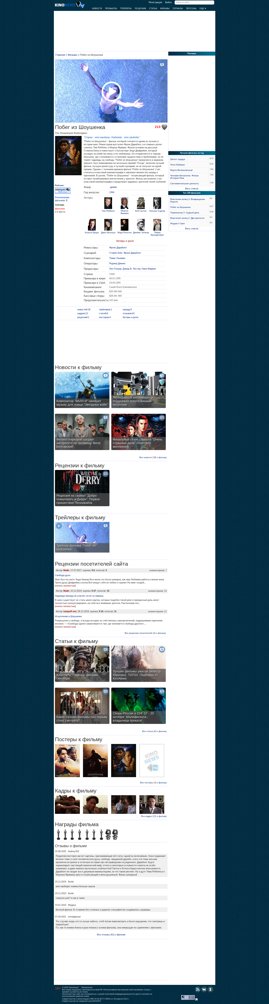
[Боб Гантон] (141, 203)
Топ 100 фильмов (192, 193)
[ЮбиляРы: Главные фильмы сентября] (82, 664)
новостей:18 (83, 309)
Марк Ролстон (125, 232)
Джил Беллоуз (108, 232)
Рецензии (140, 8)
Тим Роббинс (108, 211)
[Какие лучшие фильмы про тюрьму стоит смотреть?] (82, 706)
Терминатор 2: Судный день (184, 212)
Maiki (66, 570)
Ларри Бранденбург (157, 233)
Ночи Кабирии (177, 164)
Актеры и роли (125, 240)
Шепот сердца (177, 159)
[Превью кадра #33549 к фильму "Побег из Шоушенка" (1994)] (67, 805)
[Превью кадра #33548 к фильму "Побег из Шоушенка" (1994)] (95, 805)
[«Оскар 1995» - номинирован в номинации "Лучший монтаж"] (93, 835)
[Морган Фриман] (124, 203)
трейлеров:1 (105, 309)
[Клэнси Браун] (92, 225)
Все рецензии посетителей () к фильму (145, 633)
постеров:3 (105, 317)
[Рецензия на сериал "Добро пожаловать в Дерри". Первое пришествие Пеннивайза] (82, 488)
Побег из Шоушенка (180, 207)
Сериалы (178, 8)
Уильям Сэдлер (157, 211)
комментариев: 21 (157, 611)
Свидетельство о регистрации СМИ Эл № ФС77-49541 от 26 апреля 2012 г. (95, 999)
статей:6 (103, 313)
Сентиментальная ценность (184, 183)
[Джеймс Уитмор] (141, 225)
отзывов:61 (129, 313)
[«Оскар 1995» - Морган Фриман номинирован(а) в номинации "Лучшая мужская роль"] (87, 835)
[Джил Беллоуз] (108, 225)
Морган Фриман (124, 212)
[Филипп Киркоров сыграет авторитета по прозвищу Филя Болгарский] (82, 432)
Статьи (153, 8)
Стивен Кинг (115, 252)
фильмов (60, 208)
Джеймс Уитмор (141, 232)
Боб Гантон (141, 211)
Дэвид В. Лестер (131, 268)
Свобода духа (62, 575)
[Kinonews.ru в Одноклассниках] (210, 989)
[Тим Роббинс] (108, 203)
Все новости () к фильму (153, 457)
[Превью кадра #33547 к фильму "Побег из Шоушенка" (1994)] (123, 805)
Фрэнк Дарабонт (118, 247)
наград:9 (127, 309)
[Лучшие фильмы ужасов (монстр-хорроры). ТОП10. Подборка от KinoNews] (138, 664)
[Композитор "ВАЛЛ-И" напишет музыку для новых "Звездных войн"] (82, 390)
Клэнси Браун (92, 232)
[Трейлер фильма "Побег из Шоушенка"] (82, 537)
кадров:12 (82, 313)
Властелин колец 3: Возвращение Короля (187, 200)
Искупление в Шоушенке (68, 616)
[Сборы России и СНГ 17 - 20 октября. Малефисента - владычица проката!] (138, 706)
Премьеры (111, 8)
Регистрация (155, 2)
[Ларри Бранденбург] (157, 225)
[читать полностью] (65, 585)
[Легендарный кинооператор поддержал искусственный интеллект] (138, 390)
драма (113, 187)
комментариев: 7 (158, 570)
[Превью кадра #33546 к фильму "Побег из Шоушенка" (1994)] (151, 805)
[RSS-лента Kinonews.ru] (198, 989)
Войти (168, 2)
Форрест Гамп (177, 223)
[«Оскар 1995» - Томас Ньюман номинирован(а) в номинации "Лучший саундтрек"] (58, 835)
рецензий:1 (83, 317)
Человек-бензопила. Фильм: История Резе (184, 176)
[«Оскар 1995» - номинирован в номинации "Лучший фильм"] (72, 835)
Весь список (191, 188)
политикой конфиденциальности (119, 994)
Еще (202, 8)
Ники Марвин (149, 268)
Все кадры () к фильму (154, 816)
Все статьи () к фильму (154, 731)
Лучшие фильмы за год (192, 153)
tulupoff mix (69, 611)
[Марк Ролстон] (124, 225)
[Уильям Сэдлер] (157, 203)
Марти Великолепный (181, 170)
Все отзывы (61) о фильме (111, 934)
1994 (111, 192)
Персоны (191, 8)
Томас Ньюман (117, 258)
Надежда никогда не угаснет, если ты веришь (79, 595)
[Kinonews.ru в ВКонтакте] (204, 989)
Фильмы (165, 8)
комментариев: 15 (157, 591)
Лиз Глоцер (115, 268)
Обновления (86, 987)
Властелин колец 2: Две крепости (187, 218)
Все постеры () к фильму (153, 782)
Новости (97, 8)
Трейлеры (126, 8)
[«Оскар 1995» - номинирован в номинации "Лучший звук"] (79, 835)
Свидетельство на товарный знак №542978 (81, 1001)
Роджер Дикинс (117, 263)
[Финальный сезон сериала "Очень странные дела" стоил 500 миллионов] (138, 432)
